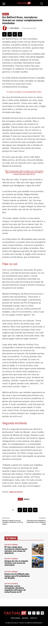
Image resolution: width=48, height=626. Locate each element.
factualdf (14, 28)
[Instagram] (33, 613)
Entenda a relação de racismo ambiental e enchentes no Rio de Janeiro (12, 522)
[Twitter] (9, 34)
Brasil (5, 14)
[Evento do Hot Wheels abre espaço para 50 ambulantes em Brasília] (38, 575)
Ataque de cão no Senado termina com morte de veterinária (16, 563)
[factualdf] (4, 28)
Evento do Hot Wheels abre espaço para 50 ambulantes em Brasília (17, 576)
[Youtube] (42, 613)
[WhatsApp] (20, 34)
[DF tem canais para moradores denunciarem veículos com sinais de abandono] (38, 549)
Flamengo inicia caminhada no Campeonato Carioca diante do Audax (36, 522)
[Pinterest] (15, 34)
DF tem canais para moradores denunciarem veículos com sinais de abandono (15, 550)
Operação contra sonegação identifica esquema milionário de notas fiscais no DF (15, 589)
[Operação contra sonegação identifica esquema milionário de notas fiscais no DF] (38, 588)
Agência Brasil (16, 492)
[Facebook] (4, 34)
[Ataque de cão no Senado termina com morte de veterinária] (38, 562)
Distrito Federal (11, 544)
